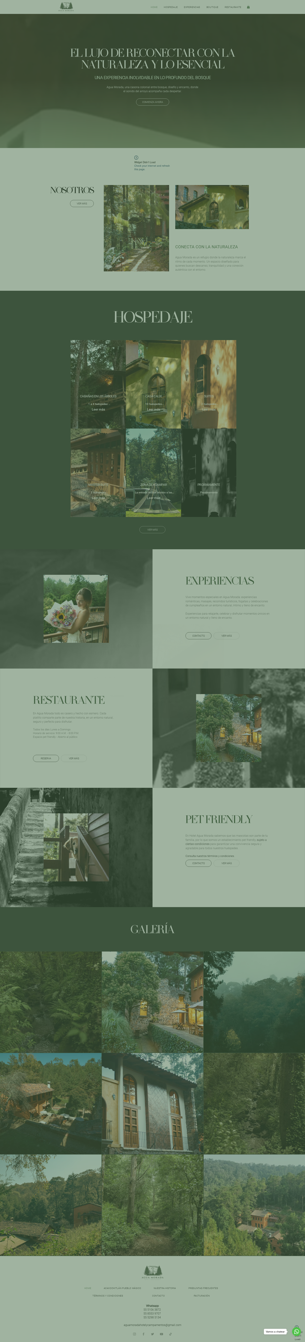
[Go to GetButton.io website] (296, 1338)
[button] (93, 634)
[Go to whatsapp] (296, 1331)
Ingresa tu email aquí (104, 677)
